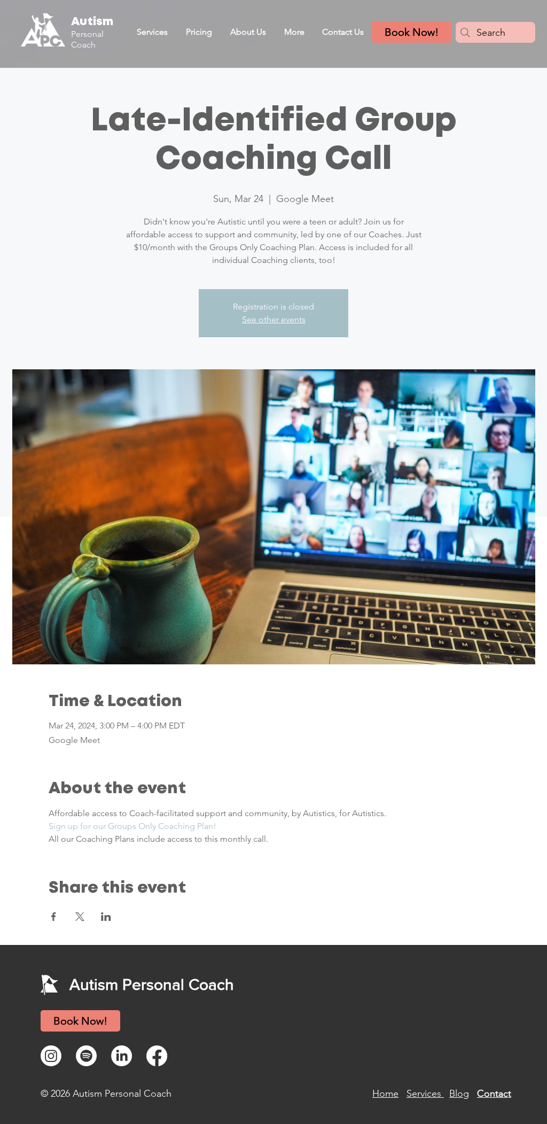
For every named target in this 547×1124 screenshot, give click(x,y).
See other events (274, 319)
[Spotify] (86, 1055)
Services (425, 1093)
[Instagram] (51, 1055)
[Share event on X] (80, 916)
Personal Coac (87, 39)
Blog (459, 1093)
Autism (92, 22)
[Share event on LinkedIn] (106, 916)
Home (385, 1093)
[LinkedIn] (121, 1055)
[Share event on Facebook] (54, 916)
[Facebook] (156, 1055)
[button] (152, 31)
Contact (494, 1093)
